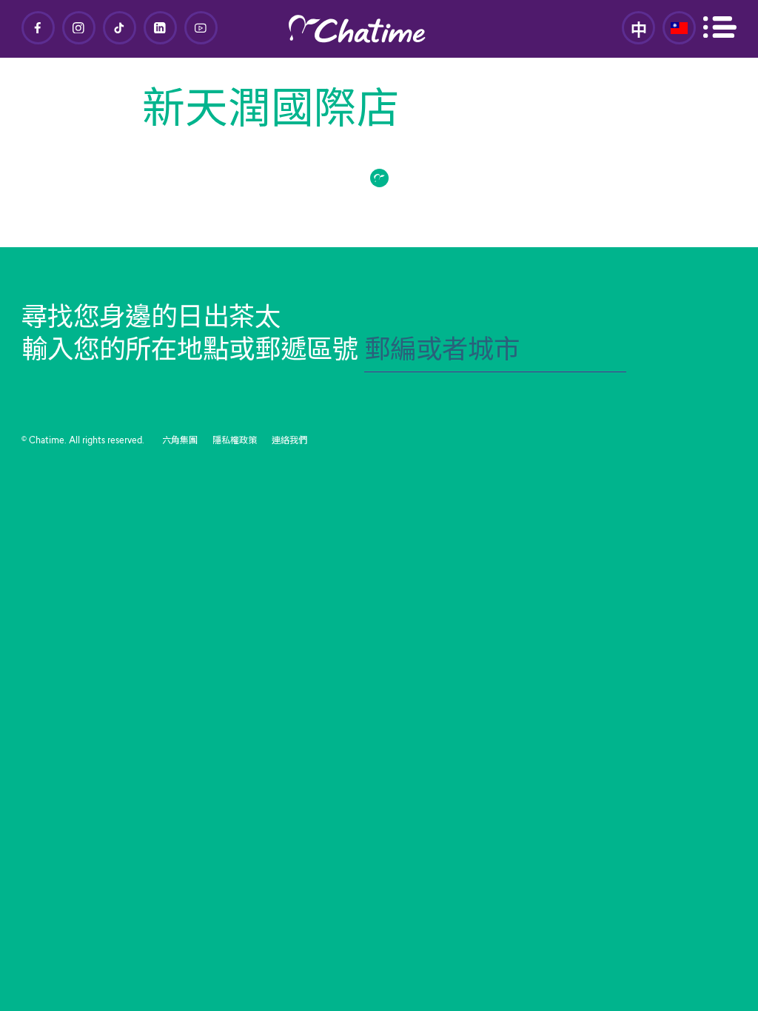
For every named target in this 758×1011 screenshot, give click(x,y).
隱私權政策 (234, 441)
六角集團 (180, 441)
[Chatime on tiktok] (119, 27)
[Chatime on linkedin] (160, 27)
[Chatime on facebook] (38, 27)
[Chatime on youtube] (201, 27)
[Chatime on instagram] (78, 27)
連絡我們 (289, 441)
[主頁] (379, 29)
